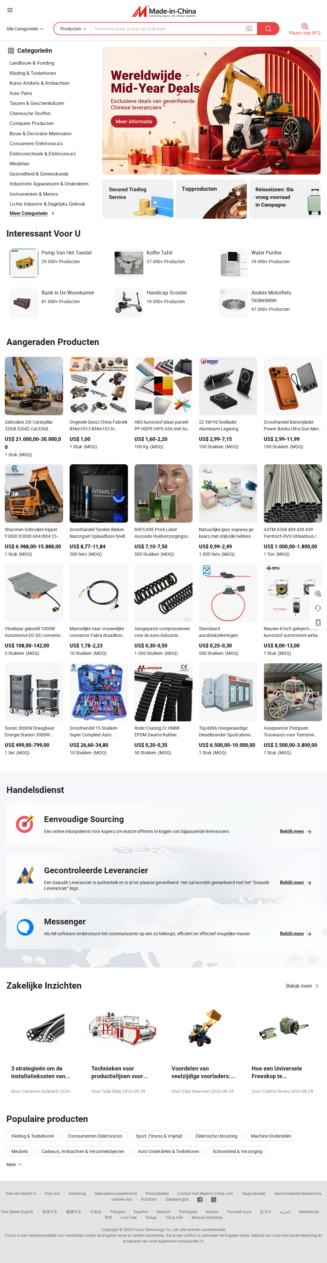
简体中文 (49, 1211)
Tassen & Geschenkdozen (37, 103)
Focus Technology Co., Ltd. (156, 1229)
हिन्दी (108, 1217)
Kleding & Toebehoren (33, 73)
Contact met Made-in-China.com (205, 1193)
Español (141, 1211)
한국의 (265, 1211)
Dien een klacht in (21, 1193)
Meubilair (19, 163)
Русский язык (239, 1211)
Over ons (52, 1193)
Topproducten (254, 1193)
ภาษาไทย (128, 1217)
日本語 (96, 1211)
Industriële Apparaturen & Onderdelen (49, 183)
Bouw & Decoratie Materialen (41, 133)
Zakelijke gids (177, 1199)
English (27, 1211)
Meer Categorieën (29, 213)
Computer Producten (32, 123)
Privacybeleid (157, 1193)
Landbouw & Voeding (32, 62)
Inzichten (149, 1199)
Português (188, 1211)
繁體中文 (73, 1211)
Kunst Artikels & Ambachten (39, 83)
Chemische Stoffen (30, 113)
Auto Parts (21, 93)
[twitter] (213, 1199)
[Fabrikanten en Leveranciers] (164, 11)
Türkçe (150, 1217)
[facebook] (199, 1199)
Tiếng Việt (174, 1217)
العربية (285, 1211)
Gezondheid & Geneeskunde (39, 173)
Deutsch (163, 1211)
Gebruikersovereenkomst (116, 1193)
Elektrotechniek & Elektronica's (43, 153)
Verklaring (77, 1193)
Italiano (212, 1211)
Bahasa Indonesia (207, 1217)
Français (117, 1211)
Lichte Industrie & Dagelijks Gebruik (47, 203)
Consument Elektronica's (36, 143)
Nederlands (309, 1211)
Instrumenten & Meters (34, 194)
